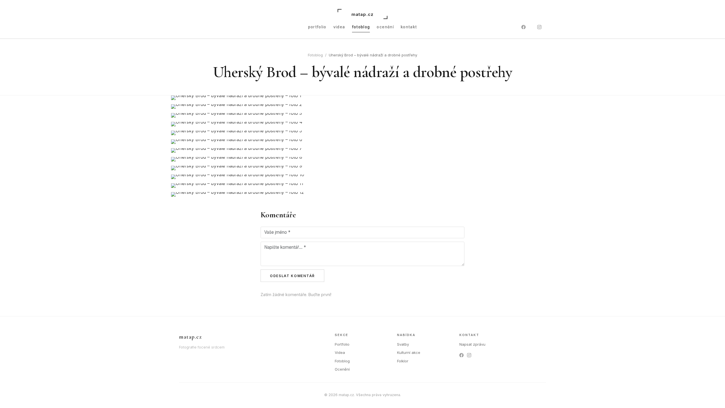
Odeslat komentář (292, 276)
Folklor (402, 361)
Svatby (403, 344)
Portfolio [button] (317, 27)
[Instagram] (539, 27)
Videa (339, 27)
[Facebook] (523, 27)
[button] (362, 97)
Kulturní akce (408, 352)
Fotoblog (361, 27)
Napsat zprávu (472, 344)
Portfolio (342, 344)
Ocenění (385, 27)
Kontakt (409, 27)
